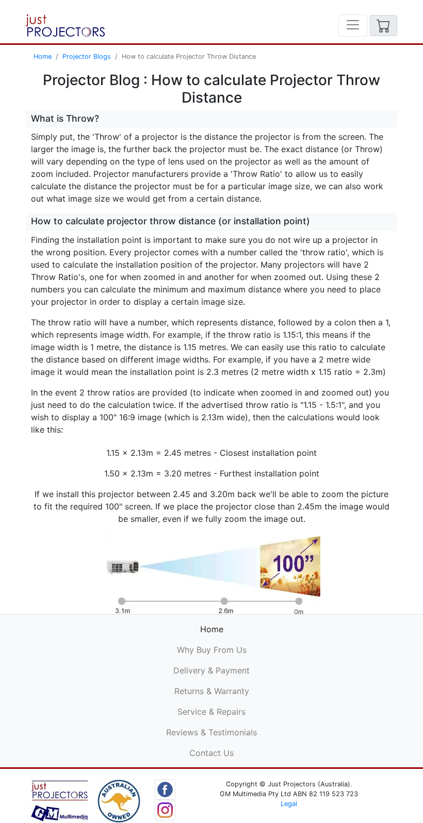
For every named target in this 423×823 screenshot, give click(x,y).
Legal (289, 804)
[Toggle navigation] (352, 25)
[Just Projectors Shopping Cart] (383, 25)
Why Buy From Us (212, 650)
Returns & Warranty (211, 691)
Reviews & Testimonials (211, 732)
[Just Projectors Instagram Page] (165, 809)
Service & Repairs (211, 711)
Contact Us (211, 753)
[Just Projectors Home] (65, 25)
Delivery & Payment (211, 670)
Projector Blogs (86, 56)
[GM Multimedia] (59, 800)
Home (43, 56)
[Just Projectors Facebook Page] (165, 788)
